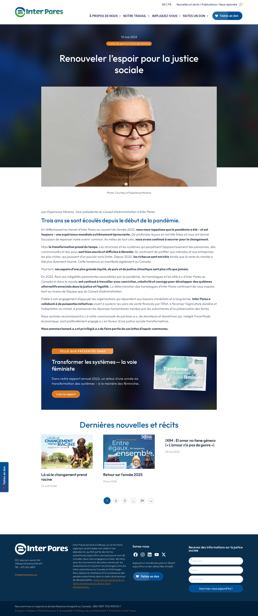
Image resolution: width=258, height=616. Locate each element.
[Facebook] (136, 555)
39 (142, 500)
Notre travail (134, 16)
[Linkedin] (150, 555)
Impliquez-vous (164, 16)
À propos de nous (103, 16)
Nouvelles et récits (188, 4)
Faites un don (194, 16)
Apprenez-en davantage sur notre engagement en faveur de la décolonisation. (98, 583)
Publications (209, 4)
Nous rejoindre (228, 4)
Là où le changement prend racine (64, 477)
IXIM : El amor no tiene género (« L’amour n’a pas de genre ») (190, 442)
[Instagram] (143, 555)
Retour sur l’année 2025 (123, 474)
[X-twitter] (164, 555)
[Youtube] (157, 555)
